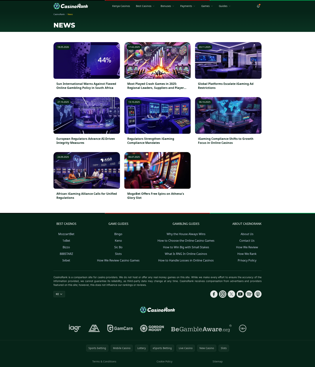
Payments (186, 6)
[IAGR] (75, 328)
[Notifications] (258, 6)
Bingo (118, 234)
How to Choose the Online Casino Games (186, 241)
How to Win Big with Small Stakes (186, 247)
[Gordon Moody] (152, 328)
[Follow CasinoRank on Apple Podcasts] (258, 294)
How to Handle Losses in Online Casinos (186, 260)
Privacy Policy (247, 260)
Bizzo (66, 247)
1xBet (66, 241)
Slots (118, 254)
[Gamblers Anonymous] (94, 328)
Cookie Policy (164, 361)
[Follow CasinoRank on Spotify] (249, 294)
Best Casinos (143, 6)
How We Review (247, 247)
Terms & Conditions (104, 361)
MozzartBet (66, 234)
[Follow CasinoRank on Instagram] (222, 294)
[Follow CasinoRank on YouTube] (240, 294)
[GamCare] (120, 328)
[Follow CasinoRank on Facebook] (214, 294)
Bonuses (166, 6)
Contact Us (247, 241)
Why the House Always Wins (186, 234)
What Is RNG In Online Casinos (186, 254)
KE (57, 294)
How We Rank (247, 254)
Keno (118, 241)
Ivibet (66, 260)
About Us (247, 234)
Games (205, 6)
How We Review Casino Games (118, 260)
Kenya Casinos (121, 6)
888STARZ (66, 254)
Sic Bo (118, 247)
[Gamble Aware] (201, 328)
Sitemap (218, 361)
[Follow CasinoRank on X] (231, 294)
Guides (223, 6)
